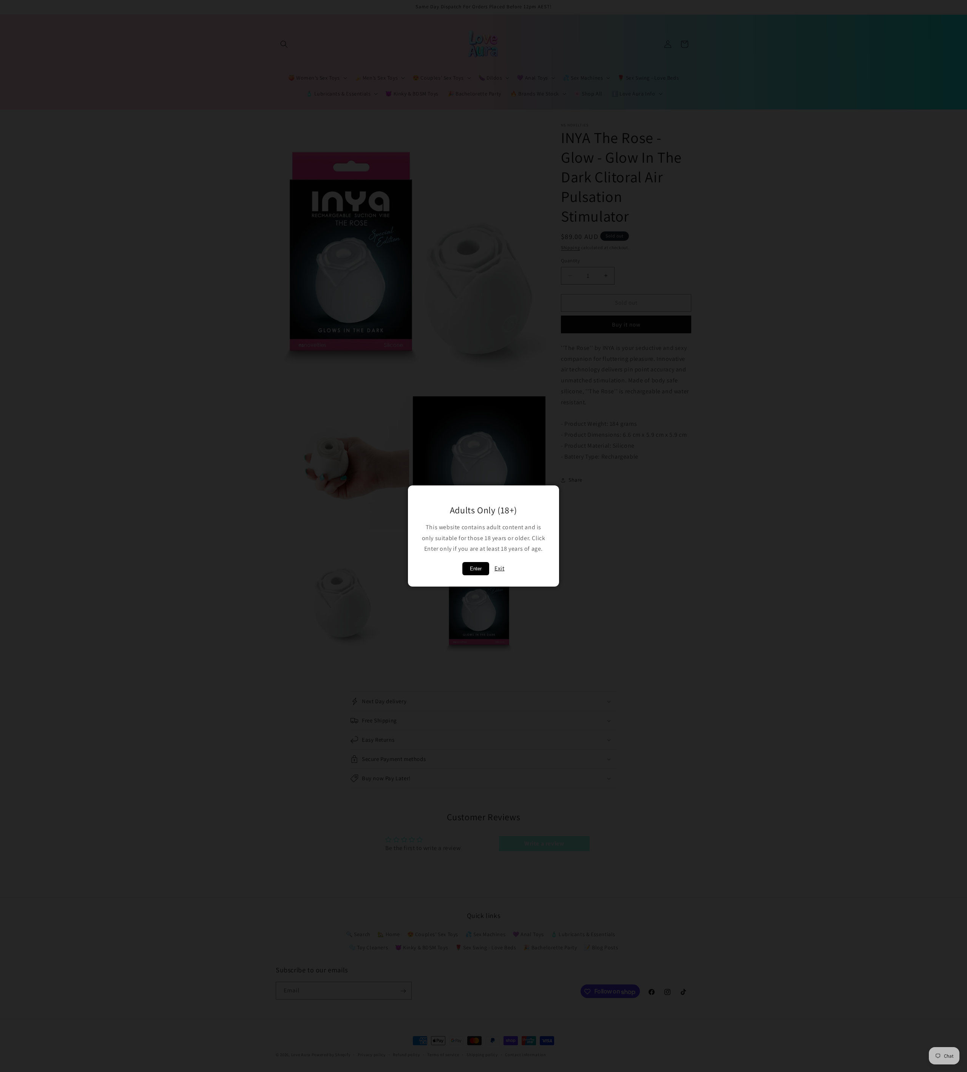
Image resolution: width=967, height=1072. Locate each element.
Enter (476, 568)
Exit (499, 568)
